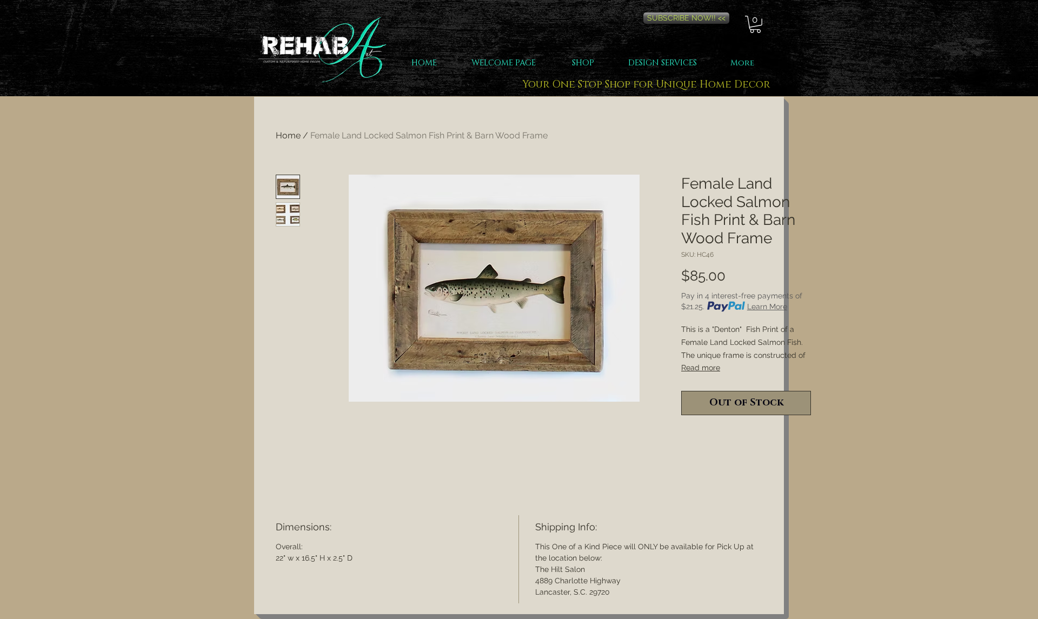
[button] (755, 24)
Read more (700, 367)
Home (288, 135)
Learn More (767, 306)
